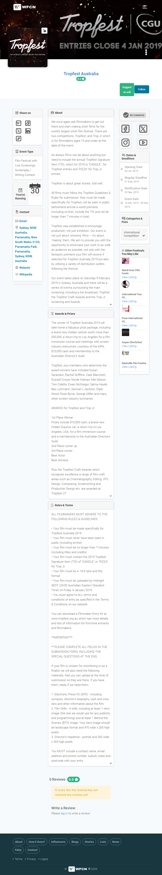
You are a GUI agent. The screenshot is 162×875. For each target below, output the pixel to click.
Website (24, 267)
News (115, 841)
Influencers (58, 841)
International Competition (132, 234)
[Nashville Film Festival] (125, 355)
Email (23, 221)
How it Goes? (37, 841)
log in (64, 813)
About (19, 841)
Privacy (31, 859)
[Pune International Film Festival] (125, 310)
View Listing (129, 277)
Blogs (75, 841)
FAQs (18, 850)
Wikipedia (25, 274)
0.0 (79, 78)
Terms (18, 859)
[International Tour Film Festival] (125, 286)
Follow (141, 89)
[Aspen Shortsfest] (125, 334)
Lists (103, 841)
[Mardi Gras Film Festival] (125, 262)
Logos (44, 859)
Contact (33, 850)
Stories (89, 841)
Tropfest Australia (81, 73)
